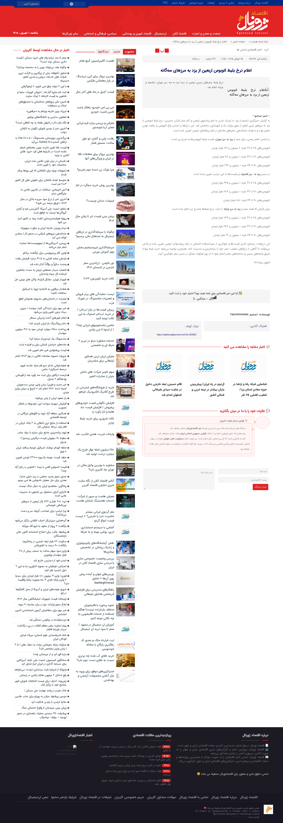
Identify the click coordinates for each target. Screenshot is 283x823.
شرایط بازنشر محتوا (63, 797)
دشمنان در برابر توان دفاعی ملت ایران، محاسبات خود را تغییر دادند (45, 163)
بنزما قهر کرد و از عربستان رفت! (50, 654)
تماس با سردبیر (226, 2)
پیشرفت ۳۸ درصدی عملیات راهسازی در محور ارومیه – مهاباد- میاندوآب (42, 716)
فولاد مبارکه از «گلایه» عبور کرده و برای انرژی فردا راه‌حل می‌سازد (138, 772)
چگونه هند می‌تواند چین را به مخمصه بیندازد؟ (42, 67)
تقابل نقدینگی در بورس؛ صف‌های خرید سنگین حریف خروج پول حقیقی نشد (136, 782)
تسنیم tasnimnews (244, 314)
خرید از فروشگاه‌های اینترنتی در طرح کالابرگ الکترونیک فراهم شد (95, 391)
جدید (117, 51)
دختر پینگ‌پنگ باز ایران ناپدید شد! (48, 324)
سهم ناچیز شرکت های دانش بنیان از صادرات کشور (97, 374)
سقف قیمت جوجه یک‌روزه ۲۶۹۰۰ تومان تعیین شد (41, 460)
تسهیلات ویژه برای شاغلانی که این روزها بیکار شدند (42, 173)
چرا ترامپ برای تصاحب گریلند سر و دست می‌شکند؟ (44, 513)
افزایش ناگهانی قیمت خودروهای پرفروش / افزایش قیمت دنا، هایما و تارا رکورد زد (94, 407)
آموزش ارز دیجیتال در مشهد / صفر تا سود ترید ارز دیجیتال (96, 626)
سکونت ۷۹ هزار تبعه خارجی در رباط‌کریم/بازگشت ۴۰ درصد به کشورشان (44, 544)
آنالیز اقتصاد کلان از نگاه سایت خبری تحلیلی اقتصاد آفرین (96, 482)
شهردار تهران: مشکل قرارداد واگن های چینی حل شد (41, 282)
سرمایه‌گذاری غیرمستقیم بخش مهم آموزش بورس (95, 249)
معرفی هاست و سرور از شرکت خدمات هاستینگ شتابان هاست (95, 498)
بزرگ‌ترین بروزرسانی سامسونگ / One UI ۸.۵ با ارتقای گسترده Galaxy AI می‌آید (41, 140)
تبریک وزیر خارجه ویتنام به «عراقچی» (47, 111)
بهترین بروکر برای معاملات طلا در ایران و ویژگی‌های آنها (96, 156)
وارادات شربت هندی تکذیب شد (95, 434)
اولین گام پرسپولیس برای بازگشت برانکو (45, 253)
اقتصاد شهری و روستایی (136, 33)
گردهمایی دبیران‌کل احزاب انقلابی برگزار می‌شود (41, 521)
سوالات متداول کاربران (161, 797)
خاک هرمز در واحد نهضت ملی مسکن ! (45, 691)
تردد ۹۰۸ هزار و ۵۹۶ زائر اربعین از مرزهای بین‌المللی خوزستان (44, 504)
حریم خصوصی (196, 2)
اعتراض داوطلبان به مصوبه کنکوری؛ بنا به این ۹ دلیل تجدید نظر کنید (41, 568)
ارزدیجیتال (160, 33)
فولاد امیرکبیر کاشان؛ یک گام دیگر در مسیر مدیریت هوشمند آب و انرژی (134, 748)
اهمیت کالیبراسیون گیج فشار (96, 60)
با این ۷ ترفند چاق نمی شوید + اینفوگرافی (44, 87)
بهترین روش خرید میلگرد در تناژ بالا (95, 187)
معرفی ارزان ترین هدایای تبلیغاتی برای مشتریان (99, 358)
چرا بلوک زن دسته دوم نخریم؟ (95, 169)
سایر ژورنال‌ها (70, 33)
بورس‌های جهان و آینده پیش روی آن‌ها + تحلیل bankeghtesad (96, 578)
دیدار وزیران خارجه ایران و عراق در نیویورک (43, 228)
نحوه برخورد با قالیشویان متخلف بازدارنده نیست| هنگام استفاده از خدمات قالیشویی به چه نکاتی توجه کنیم (96, 612)
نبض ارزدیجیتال (38, 797)
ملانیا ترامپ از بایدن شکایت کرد (49, 702)
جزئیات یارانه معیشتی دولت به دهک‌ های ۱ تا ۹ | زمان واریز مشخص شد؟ (41, 647)
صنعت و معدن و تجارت (206, 33)
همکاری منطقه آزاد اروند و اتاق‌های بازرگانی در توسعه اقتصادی (42, 416)
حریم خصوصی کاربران (129, 797)
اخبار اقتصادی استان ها (249, 49)
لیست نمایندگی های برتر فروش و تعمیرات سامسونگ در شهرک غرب (95, 298)
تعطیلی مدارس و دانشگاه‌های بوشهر (47, 117)
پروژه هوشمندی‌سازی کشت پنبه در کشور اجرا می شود (42, 221)
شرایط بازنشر (178, 2)
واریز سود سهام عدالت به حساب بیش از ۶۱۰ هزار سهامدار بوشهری (43, 553)
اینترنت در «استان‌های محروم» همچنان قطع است (43, 301)
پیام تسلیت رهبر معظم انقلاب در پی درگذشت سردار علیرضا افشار (42, 628)
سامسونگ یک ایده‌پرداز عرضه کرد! (48, 339)
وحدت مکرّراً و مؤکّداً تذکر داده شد (48, 265)
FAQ (165, 2)
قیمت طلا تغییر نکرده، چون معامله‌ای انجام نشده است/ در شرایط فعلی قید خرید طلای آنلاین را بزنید (44, 151)
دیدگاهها (103, 51)
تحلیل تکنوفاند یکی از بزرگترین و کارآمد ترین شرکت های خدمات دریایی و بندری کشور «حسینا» (43, 77)
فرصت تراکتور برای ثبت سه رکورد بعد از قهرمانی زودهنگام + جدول (41, 377)
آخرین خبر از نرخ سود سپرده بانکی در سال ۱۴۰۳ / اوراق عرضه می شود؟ (43, 201)
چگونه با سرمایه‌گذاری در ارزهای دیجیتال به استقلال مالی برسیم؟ (95, 234)
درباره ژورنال (244, 2)
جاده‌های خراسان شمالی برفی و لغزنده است (43, 345)
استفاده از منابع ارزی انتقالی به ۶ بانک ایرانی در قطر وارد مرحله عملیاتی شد (41, 425)
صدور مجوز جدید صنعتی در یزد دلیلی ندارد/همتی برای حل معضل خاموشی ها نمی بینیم (42, 479)
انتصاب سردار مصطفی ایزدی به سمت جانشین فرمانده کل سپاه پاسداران (41, 272)
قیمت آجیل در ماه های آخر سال (95, 92)
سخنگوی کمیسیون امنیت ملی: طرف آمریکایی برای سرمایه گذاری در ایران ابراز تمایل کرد (42, 662)
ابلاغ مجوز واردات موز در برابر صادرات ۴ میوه (42, 605)
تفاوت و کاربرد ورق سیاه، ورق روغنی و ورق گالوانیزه (139, 765)
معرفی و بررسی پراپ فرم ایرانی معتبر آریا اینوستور (95, 125)
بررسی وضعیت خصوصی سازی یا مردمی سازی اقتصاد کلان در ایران (95, 563)
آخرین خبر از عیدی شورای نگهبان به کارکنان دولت (43, 131)
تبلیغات (211, 2)
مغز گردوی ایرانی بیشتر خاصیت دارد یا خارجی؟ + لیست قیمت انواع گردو (94, 516)
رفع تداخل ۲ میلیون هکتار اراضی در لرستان (43, 675)
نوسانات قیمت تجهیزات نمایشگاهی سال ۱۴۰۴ (42, 599)
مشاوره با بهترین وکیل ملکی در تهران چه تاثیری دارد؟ (95, 467)
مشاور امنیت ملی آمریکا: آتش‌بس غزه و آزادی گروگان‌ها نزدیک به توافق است (41, 211)
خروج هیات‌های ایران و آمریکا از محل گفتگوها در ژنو (41, 591)
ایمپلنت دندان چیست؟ (100, 200)
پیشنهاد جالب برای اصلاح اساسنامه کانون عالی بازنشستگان (41, 534)
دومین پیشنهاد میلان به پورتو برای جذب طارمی (41, 697)
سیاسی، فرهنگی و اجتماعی (100, 33)
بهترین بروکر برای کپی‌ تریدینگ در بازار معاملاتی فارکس (95, 78)
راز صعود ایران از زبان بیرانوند (51, 398)
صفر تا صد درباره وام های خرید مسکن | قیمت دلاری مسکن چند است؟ (41, 60)
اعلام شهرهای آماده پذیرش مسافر (48, 318)
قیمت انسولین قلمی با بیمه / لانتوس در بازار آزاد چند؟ (41, 469)
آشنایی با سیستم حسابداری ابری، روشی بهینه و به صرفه (97, 529)
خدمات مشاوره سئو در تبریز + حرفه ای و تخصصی (96, 342)
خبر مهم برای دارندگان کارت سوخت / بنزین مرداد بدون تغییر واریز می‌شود (43, 310)
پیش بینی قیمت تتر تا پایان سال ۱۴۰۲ (94, 218)
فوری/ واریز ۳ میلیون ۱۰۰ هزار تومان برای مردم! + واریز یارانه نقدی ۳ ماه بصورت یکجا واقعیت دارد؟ (42, 580)
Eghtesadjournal (239, 817)
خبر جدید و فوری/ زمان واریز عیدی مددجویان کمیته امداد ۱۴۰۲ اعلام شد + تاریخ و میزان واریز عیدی (42, 388)
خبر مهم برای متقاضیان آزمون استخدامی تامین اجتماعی (41, 612)
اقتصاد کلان (179, 33)
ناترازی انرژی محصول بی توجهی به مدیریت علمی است (43, 494)
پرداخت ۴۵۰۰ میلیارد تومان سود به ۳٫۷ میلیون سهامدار (41, 331)
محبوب (129, 51)
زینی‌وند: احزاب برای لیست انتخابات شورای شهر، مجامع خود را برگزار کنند (41, 683)
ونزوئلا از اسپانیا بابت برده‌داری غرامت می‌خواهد (40, 670)
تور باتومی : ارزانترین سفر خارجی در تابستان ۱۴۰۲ (98, 265)
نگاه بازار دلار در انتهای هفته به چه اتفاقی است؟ (41, 123)
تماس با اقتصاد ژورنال (193, 797)
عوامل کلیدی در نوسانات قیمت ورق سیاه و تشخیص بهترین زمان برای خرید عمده (136, 757)
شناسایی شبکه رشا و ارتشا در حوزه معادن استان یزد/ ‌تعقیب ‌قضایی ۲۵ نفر (250, 389)
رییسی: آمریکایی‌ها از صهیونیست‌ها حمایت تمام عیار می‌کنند (43, 245)
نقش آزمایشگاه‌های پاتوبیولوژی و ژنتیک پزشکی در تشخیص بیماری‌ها (95, 547)
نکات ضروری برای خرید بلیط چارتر (97, 420)
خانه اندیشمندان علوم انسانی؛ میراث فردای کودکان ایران (43, 637)
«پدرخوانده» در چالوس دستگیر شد (48, 620)
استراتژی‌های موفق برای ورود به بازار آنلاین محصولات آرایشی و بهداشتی (95, 675)
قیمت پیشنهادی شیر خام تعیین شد (47, 350)
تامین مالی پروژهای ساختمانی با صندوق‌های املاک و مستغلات (43, 104)
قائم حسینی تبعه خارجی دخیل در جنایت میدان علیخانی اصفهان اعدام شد (163, 389)
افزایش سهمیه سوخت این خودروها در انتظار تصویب (42, 406)
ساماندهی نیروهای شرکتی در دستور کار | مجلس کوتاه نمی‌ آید (41, 236)
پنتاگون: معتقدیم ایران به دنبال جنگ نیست (43, 486)
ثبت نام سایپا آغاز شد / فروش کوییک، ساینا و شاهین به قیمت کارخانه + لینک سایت (42, 94)
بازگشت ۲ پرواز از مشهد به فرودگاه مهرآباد (44, 526)
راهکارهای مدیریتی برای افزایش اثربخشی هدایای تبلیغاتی (95, 591)
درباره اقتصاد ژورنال (224, 797)
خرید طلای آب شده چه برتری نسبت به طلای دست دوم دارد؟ (95, 658)
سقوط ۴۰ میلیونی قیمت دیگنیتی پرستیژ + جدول (43, 440)
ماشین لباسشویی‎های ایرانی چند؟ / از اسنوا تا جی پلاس (95, 327)
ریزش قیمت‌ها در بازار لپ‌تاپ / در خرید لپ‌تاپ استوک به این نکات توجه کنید (95, 314)
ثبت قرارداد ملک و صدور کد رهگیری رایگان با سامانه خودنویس (97, 644)
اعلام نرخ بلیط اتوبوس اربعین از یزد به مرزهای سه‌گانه (206, 70)
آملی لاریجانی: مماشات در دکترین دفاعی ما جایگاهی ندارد (44, 192)
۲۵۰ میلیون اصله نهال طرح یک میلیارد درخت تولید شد (95, 451)
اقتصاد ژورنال (261, 2)
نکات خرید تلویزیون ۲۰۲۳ (98, 278)
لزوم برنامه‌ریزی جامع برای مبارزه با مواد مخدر (42, 433)
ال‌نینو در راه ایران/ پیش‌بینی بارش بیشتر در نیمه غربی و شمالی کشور (207, 389)
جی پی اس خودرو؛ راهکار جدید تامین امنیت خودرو (95, 109)
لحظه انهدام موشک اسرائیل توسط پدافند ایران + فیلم (41, 450)
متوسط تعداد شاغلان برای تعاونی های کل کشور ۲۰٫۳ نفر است (41, 182)
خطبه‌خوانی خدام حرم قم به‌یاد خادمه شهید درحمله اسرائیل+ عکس (43, 368)
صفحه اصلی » (238, 42)
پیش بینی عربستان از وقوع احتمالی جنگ (44, 708)
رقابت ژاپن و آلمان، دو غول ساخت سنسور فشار (98, 140)
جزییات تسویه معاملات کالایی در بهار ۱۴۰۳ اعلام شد (41, 358)
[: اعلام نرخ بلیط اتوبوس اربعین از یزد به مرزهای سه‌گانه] (146, 51)
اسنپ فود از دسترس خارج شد (50, 561)
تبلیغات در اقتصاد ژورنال (95, 797)
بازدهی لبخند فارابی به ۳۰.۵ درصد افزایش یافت (41, 259)
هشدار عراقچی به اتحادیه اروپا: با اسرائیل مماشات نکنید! (44, 291)
